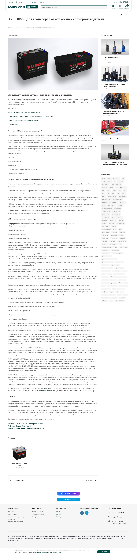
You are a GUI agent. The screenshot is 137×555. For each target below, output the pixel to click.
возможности (116, 211)
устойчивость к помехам (108, 295)
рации (124, 271)
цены (114, 298)
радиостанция (119, 268)
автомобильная (106, 199)
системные (122, 280)
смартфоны (112, 283)
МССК (121, 235)
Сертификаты (13, 514)
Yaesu (123, 193)
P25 (117, 187)
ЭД (111, 301)
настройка (114, 238)
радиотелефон (106, 271)
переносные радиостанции (109, 247)
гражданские (105, 217)
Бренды (59, 517)
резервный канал (119, 274)
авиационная (112, 196)
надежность (105, 238)
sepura (114, 190)
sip (120, 190)
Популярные (123, 247)
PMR (103, 190)
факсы (119, 295)
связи (119, 277)
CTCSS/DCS (116, 178)
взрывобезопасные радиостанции (111, 208)
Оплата (10, 2)
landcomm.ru (105, 184)
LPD (113, 184)
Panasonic (123, 187)
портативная (105, 250)
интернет (111, 223)
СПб (120, 283)
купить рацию (105, 232)
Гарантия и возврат (38, 2)
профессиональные (107, 262)
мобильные (105, 235)
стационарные (123, 286)
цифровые (104, 301)
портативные (115, 250)
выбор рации (116, 214)
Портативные (105, 253)
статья (103, 286)
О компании (13, 508)
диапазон (104, 220)
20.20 (103, 178)
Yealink (103, 196)
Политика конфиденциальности (15, 520)
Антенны (114, 202)
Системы (104, 283)
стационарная (112, 286)
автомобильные (117, 199)
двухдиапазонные (117, 217)
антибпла (122, 202)
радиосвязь (105, 265)
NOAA (111, 187)
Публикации (61, 508)
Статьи (58, 514)
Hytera (109, 181)
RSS (126, 14)
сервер (114, 280)
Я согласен (104, 551)
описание (104, 244)
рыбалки (112, 277)
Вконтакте (82, 513)
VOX (118, 193)
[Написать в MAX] (68, 493)
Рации (103, 274)
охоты (119, 244)
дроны (121, 220)
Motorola (118, 184)
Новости (59, 511)
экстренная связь (119, 301)
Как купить (36, 508)
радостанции (116, 271)
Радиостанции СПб (107, 268)
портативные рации (117, 253)
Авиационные (122, 196)
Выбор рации (105, 214)
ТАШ (114, 289)
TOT (103, 193)
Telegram (87, 513)
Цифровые (122, 298)
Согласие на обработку (16, 517)
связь (124, 277)
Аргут (103, 205)
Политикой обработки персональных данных (48, 552)
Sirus (125, 190)
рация (109, 274)
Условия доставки (38, 514)
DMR (123, 178)
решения (104, 277)
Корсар (114, 226)
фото (125, 295)
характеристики (106, 298)
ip (114, 181)
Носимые (112, 241)
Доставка (19, 2)
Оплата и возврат (38, 511)
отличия (112, 244)
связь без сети (106, 280)
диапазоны (113, 220)
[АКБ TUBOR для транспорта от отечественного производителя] (53, 64)
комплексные (105, 226)
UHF (108, 193)
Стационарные (106, 289)
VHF (113, 193)
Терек (111, 292)
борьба (120, 205)
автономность (106, 202)
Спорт (125, 283)
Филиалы (11, 511)
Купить (120, 229)
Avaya (109, 178)
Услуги (27, 2)
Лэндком (114, 232)
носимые (104, 241)
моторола (114, 235)
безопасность (111, 205)
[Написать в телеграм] (68, 501)
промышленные (106, 256)
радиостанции (115, 265)
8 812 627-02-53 (117, 512)
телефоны (104, 292)
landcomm (120, 181)
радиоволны (119, 262)
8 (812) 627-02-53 (123, 2)
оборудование (122, 241)
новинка (122, 238)
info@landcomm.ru (117, 517)
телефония (121, 289)
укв (122, 292)
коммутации (120, 223)
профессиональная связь (109, 259)
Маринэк (122, 232)
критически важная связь (109, 229)
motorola (104, 187)
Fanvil (103, 181)
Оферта (35, 517)
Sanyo (108, 190)
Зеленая (104, 223)
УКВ (117, 292)
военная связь (106, 211)
